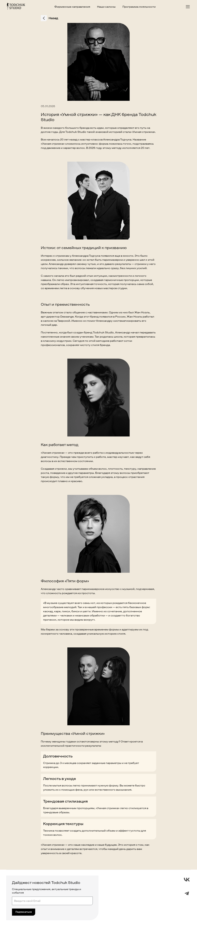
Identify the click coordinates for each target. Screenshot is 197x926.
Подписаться (23, 912)
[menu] (187, 6)
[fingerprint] (187, 880)
